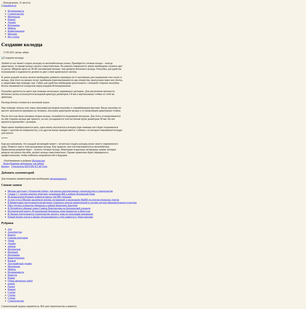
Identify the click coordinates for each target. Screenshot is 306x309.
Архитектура (15, 232)
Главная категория (18, 237)
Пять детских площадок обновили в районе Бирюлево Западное (42, 205)
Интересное (38, 160)
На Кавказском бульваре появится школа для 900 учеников (39, 196)
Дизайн (12, 22)
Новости (12, 275)
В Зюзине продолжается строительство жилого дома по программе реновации (50, 214)
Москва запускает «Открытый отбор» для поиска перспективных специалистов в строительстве (60, 191)
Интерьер (13, 252)
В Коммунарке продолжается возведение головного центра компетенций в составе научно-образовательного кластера (72, 202)
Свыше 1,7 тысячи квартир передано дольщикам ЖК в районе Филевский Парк (51, 194)
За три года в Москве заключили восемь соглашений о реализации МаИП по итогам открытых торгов (63, 199)
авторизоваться (58, 178)
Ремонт (12, 19)
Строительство (16, 13)
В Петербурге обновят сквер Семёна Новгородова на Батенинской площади (49, 208)
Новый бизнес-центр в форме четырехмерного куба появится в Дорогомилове (50, 217)
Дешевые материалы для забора (23, 163)
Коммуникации (16, 31)
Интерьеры (14, 25)
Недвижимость (16, 11)
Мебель (12, 28)
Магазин (12, 33)
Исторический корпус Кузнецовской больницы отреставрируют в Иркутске (49, 211)
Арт (10, 229)
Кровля (12, 260)
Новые (11, 278)
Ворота (11, 235)
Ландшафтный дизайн (20, 263)
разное (11, 283)
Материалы (14, 16)
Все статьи (13, 36)
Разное (11, 286)
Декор (11, 240)
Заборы (12, 246)
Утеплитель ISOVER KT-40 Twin (24, 166)
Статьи (11, 292)
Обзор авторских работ (20, 280)
